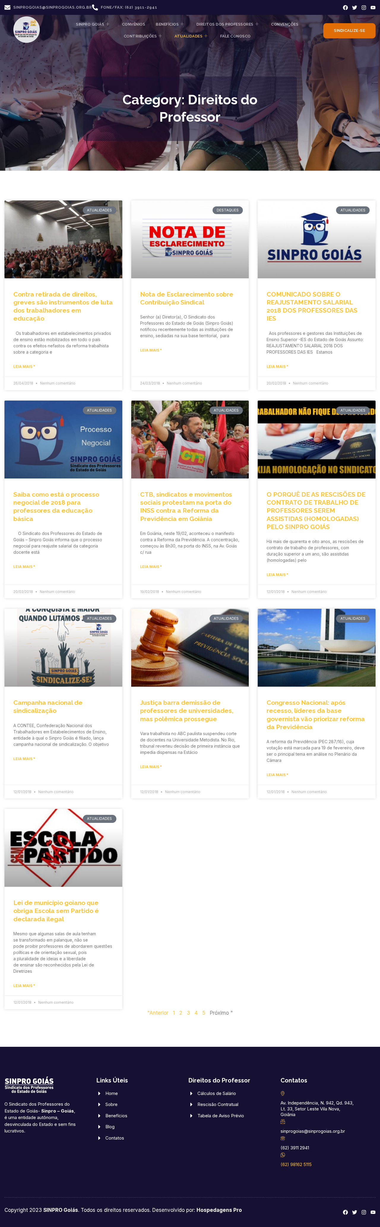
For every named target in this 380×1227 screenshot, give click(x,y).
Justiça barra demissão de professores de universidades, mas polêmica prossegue (186, 711)
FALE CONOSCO (235, 36)
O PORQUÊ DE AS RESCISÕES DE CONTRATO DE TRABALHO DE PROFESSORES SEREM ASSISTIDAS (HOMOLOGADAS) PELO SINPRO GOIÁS (316, 511)
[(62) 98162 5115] (283, 1155)
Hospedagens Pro (219, 1210)
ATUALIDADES (189, 36)
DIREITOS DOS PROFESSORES (225, 24)
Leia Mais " (24, 366)
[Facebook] (345, 7)
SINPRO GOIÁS (90, 24)
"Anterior (157, 1013)
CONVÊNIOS (133, 24)
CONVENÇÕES (284, 24)
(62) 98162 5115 (296, 1164)
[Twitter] (354, 7)
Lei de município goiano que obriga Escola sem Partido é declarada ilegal (56, 911)
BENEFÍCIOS (167, 24)
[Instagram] (363, 7)
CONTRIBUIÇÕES (140, 36)
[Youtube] (373, 7)
